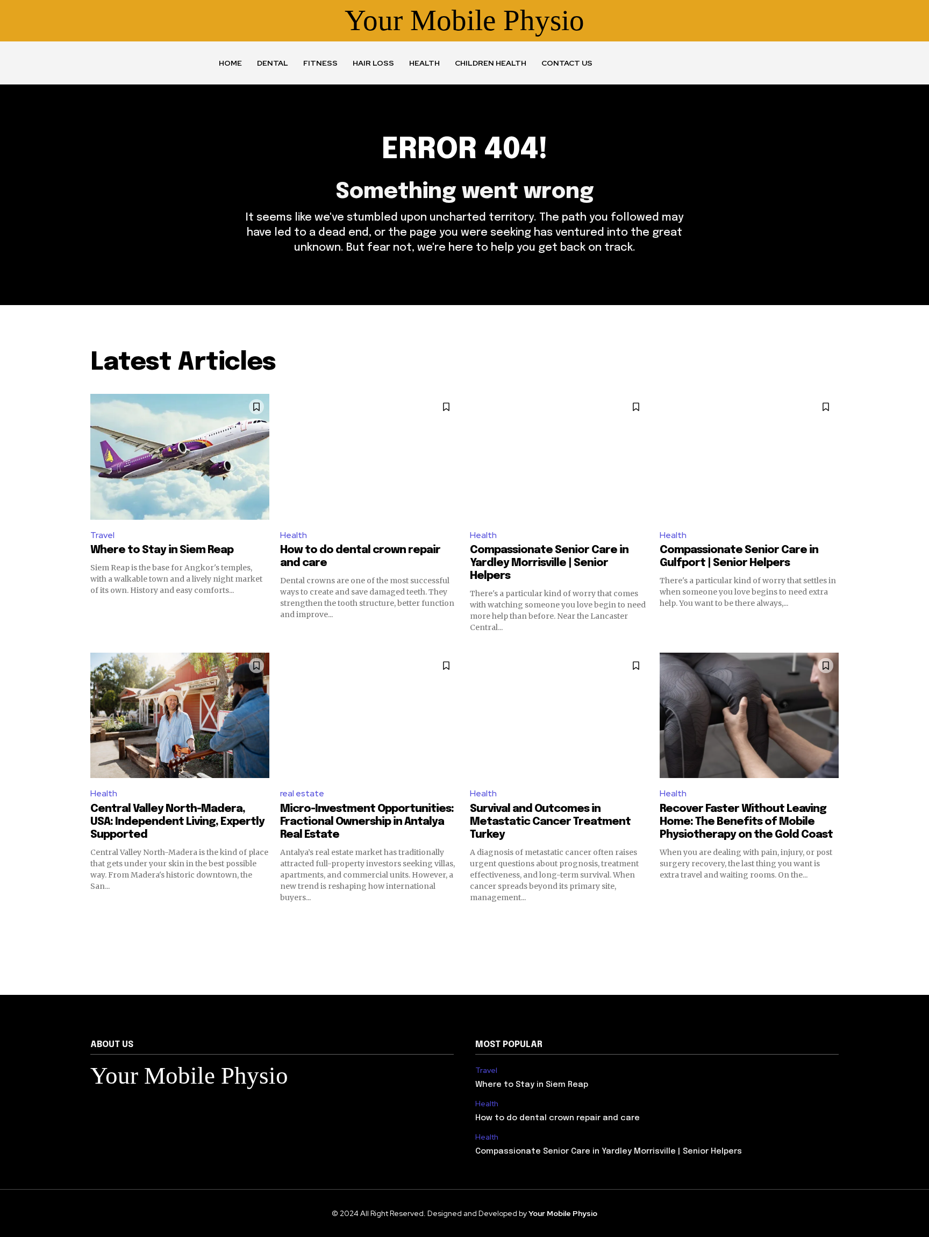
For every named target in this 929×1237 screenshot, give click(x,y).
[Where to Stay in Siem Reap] (179, 456)
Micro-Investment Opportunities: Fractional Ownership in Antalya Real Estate (367, 821)
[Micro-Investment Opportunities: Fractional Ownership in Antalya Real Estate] (369, 715)
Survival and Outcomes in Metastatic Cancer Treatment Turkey (550, 821)
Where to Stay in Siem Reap (161, 550)
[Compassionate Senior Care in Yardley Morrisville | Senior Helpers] (559, 456)
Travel (102, 535)
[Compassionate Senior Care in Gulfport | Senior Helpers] (749, 456)
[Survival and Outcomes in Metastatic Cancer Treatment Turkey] (559, 715)
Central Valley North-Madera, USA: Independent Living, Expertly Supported (177, 821)
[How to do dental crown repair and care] (369, 456)
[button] (634, 63)
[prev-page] (97, 922)
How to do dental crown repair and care (557, 1118)
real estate (302, 793)
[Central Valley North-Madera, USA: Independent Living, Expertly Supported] (179, 715)
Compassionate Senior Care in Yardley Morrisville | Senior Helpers (549, 563)
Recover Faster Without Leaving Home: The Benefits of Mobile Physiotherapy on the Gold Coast (746, 821)
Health (293, 535)
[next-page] (832, 922)
